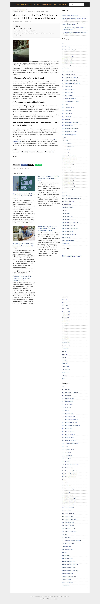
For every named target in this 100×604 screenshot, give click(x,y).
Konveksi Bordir (66, 213)
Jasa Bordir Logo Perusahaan (69, 158)
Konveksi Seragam (26, 4)
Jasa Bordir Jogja (66, 149)
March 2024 (65, 363)
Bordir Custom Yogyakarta (68, 92)
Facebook (25, 164)
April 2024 (64, 360)
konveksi (64, 210)
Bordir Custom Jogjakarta (68, 89)
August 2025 (65, 324)
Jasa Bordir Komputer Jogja (68, 155)
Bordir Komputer (47, 4)
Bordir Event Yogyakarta (68, 95)
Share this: (18, 35)
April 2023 (64, 378)
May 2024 (64, 357)
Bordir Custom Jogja (67, 86)
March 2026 (65, 305)
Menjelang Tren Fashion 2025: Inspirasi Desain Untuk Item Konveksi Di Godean (22, 278)
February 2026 (65, 308)
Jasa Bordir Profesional (67, 174)
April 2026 (64, 302)
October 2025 (65, 317)
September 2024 (66, 345)
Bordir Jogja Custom (67, 113)
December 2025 (66, 311)
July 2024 (64, 351)
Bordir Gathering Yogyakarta (69, 98)
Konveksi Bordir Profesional (68, 225)
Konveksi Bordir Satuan (67, 231)
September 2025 (66, 321)
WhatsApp (39, 164)
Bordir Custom (65, 68)
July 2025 (64, 327)
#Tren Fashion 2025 (23, 168)
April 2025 (64, 330)
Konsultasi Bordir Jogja (67, 207)
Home (17, 4)
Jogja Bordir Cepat (66, 204)
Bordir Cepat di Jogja (67, 62)
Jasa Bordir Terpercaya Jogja (69, 189)
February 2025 (65, 336)
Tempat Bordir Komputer (68, 240)
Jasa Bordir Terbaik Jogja (68, 183)
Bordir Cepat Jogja (66, 65)
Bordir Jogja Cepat (66, 110)
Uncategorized (65, 243)
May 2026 (64, 299)
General (64, 137)
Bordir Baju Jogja (66, 46)
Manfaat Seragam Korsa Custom (70, 15)
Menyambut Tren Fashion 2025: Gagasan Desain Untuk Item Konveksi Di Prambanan (47, 228)
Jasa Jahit (37, 4)
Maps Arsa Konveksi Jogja (71, 256)
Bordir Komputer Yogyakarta (69, 134)
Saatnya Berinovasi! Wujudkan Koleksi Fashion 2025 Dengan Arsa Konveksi (34, 33)
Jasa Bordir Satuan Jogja (68, 180)
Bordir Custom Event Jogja (68, 74)
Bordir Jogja (65, 104)
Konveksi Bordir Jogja (67, 216)
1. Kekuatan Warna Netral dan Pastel (23, 29)
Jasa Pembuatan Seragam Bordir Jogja (71, 198)
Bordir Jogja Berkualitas (68, 107)
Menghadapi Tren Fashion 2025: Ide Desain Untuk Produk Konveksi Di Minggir (24, 246)
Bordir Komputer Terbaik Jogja (69, 131)
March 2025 (65, 333)
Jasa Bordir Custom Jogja (68, 146)
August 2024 (65, 348)
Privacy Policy (63, 4)
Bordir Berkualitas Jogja (68, 56)
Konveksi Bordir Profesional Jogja (70, 228)
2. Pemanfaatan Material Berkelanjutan (24, 31)
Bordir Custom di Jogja (67, 71)
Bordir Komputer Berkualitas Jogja (70, 122)
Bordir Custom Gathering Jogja (69, 80)
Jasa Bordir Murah (66, 168)
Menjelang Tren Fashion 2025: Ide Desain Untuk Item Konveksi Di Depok (48, 178)
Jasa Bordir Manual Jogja (68, 161)
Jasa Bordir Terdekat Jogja (68, 186)
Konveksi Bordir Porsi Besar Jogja (70, 222)
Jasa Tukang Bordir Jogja (68, 201)
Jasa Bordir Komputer (67, 152)
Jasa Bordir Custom (67, 143)
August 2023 (65, 372)
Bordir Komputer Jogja (67, 125)
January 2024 (65, 366)
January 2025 (65, 339)
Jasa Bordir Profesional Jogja (69, 177)
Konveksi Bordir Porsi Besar (68, 219)
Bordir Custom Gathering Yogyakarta (71, 83)
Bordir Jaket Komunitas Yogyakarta (70, 101)
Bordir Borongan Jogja (67, 59)
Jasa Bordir (65, 140)
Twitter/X (32, 164)
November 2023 (66, 369)
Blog (55, 4)
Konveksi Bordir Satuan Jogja (69, 234)
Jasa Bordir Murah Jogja (68, 170)
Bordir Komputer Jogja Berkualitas (70, 128)
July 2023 (64, 375)
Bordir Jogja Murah (66, 116)
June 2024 (64, 354)
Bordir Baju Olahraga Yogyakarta (70, 49)
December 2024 (66, 342)
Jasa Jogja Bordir (66, 195)
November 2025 (66, 314)
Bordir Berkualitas (66, 53)
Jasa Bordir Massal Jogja (68, 164)
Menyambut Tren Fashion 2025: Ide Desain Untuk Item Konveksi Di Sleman (24, 196)
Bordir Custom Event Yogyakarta (70, 77)
